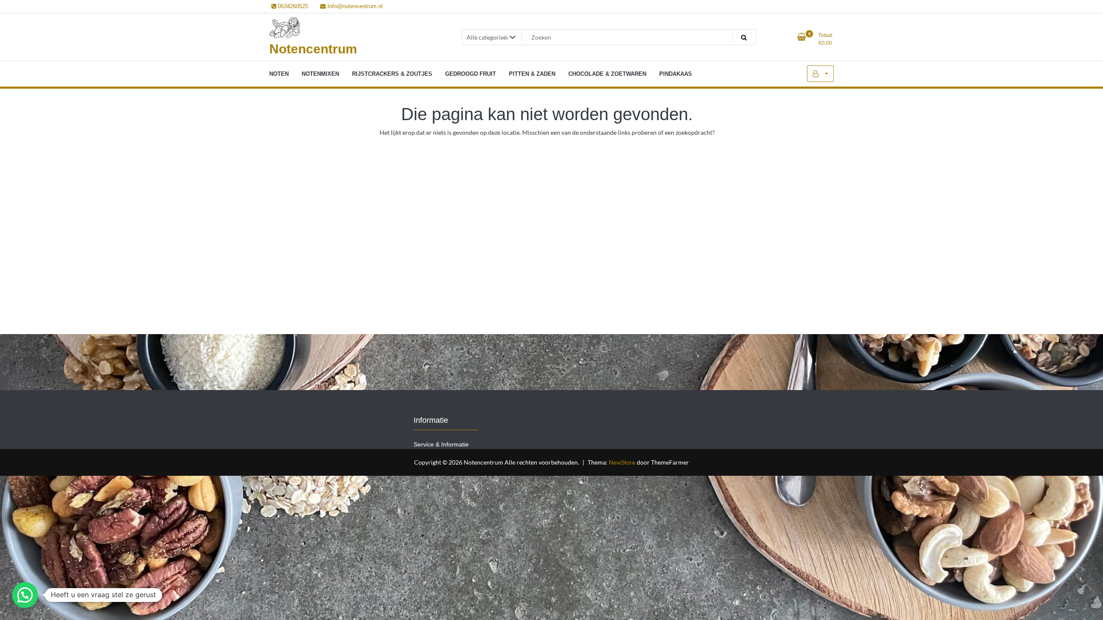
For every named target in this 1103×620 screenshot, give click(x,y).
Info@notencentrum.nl (354, 6)
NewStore (622, 462)
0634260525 (292, 6)
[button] (25, 595)
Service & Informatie (441, 444)
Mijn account (820, 73)
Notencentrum (313, 49)
